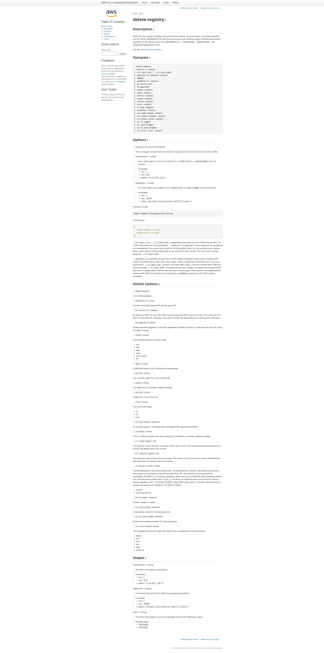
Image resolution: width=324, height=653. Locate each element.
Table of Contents (113, 21)
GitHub (175, 3)
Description (108, 29)
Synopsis (107, 31)
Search (122, 53)
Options (107, 34)
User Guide (155, 3)
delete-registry (107, 26)
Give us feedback (108, 74)
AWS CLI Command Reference (119, 2)
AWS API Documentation (151, 50)
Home (144, 3)
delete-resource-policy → (211, 8)
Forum (166, 3)
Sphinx (219, 648)
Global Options (110, 36)
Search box (105, 50)
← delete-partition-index (188, 8)
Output (106, 39)
